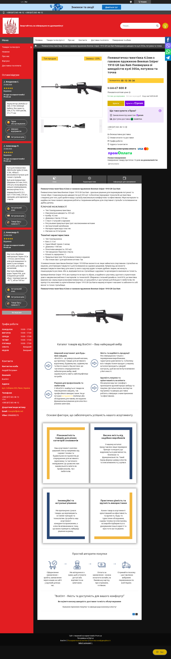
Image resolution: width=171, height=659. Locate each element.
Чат (162, 652)
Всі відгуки (17, 312)
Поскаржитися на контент (78, 640)
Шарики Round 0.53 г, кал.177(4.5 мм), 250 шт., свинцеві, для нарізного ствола (17, 196)
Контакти (83, 40)
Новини (5, 52)
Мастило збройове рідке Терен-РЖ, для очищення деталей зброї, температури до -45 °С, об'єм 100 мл (17, 275)
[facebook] (134, 615)
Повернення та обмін (121, 40)
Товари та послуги (54, 40)
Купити (116, 103)
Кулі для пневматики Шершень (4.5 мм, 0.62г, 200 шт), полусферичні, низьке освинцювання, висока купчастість (17, 184)
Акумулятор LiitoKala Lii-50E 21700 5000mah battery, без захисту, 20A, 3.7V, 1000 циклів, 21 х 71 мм (17, 108)
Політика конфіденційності (100, 640)
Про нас (71, 40)
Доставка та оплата (99, 40)
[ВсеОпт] (11, 26)
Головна (38, 40)
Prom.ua (98, 636)
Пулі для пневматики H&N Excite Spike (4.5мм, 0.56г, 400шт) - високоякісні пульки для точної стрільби (17, 172)
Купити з (130, 103)
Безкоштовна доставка (120, 134)
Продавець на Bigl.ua (85, 638)
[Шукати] (157, 26)
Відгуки (5, 61)
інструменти (67, 396)
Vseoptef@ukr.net (15, 411)
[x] (136, 615)
